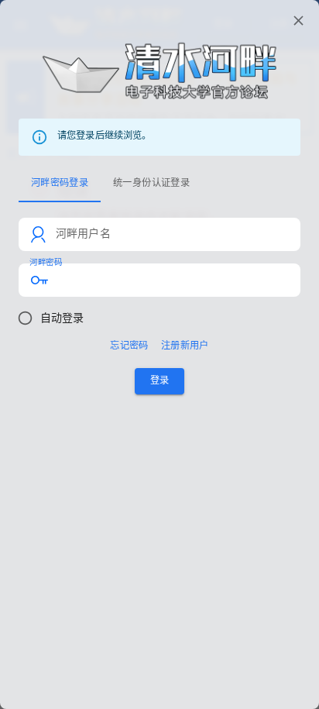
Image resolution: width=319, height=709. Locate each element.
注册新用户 (185, 345)
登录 (160, 380)
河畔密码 (45, 262)
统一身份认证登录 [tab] (151, 182)
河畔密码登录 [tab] (59, 182)
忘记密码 (129, 345)
